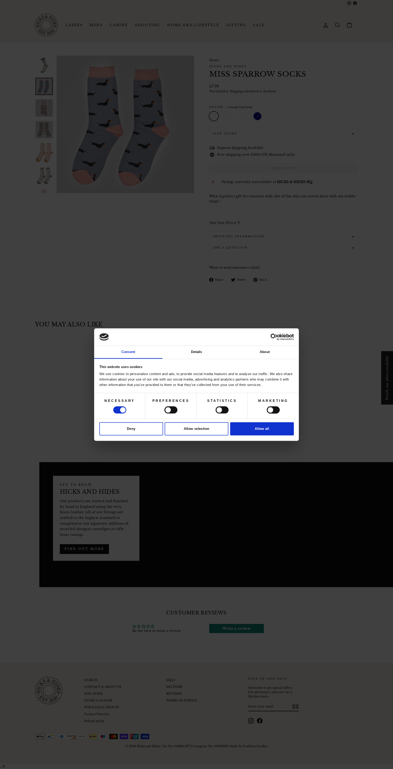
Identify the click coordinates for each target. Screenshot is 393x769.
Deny (131, 429)
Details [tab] (196, 352)
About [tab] (265, 352)
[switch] (170, 409)
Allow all (262, 429)
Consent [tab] (128, 352)
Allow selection (196, 429)
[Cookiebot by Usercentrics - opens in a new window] (274, 336)
